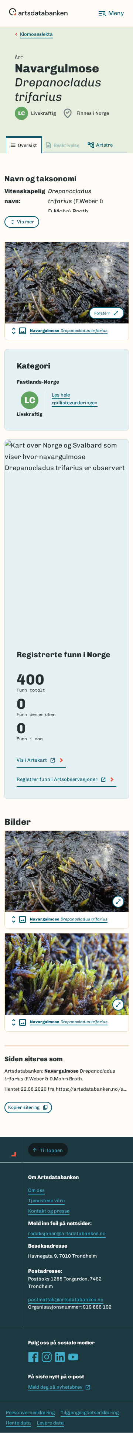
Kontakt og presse (48, 1211)
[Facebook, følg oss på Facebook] (33, 1357)
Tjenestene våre (46, 1200)
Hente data (18, 1423)
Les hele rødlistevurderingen (75, 398)
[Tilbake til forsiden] (38, 13)
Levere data (50, 1423)
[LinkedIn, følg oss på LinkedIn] (60, 1357)
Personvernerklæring (30, 1412)
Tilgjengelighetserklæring (90, 1412)
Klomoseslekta (36, 34)
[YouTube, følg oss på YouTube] (73, 1357)
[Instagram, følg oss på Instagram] (46, 1357)
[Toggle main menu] (111, 13)
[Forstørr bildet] (118, 902)
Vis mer (25, 221)
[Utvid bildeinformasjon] (18, 330)
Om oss (36, 1190)
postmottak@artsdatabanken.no (65, 1299)
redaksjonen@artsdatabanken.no (67, 1233)
